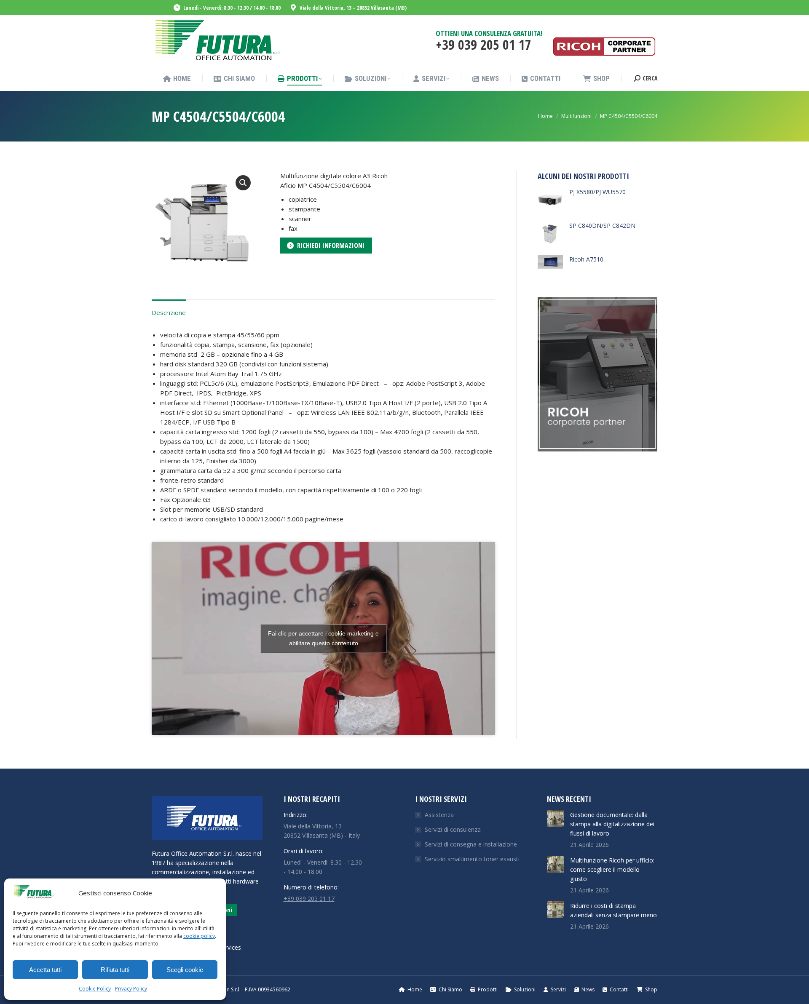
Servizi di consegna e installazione (471, 844)
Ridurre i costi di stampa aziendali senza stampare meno (613, 910)
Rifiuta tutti (115, 969)
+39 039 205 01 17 (309, 899)
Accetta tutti (45, 969)
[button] (243, 182)
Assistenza (439, 815)
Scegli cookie (184, 969)
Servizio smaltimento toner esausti (472, 859)
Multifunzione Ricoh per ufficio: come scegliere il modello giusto (612, 869)
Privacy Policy (131, 988)
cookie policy (199, 936)
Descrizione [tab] (169, 312)
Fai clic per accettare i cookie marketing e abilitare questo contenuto (323, 638)
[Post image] (555, 818)
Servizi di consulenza (453, 829)
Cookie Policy (95, 988)
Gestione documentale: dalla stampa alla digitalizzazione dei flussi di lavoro (612, 824)
